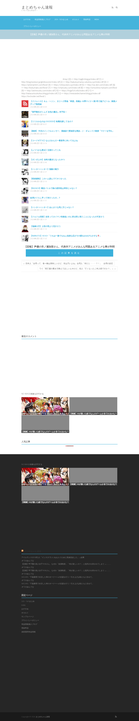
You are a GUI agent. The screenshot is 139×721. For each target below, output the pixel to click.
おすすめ (27, 19)
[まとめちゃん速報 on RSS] (112, 7)
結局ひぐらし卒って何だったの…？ (45, 197)
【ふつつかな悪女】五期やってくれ (45, 150)
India (96, 19)
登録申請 (86, 19)
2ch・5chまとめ (61, 19)
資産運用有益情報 (28, 632)
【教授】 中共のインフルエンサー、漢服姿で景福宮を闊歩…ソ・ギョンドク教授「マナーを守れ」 (72, 131)
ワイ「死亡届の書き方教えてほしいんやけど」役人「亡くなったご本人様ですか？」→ (77, 268)
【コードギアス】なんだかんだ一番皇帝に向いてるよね (54, 140)
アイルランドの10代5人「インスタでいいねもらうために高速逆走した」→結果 (52, 557)
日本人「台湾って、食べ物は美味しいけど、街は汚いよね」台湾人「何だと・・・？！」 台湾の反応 (68, 263)
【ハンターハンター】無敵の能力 (44, 169)
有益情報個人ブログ (42, 19)
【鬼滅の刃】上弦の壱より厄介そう (45, 226)
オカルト (75, 19)
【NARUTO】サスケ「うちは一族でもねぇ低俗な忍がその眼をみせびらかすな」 (65, 235)
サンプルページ (27, 616)
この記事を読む (69, 253)
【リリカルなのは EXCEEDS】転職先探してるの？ (51, 121)
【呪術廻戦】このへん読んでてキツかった (48, 178)
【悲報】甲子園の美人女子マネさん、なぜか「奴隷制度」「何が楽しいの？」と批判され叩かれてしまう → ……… (66, 564)
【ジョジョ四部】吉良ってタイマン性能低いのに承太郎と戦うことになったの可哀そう (67, 216)
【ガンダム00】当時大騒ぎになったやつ (47, 159)
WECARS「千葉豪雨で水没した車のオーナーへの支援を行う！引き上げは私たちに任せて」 (57, 577)
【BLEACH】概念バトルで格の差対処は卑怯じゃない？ (53, 188)
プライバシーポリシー (32, 26)
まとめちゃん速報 (37, 7)
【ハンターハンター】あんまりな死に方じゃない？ (52, 207)
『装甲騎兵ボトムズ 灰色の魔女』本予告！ (48, 112)
